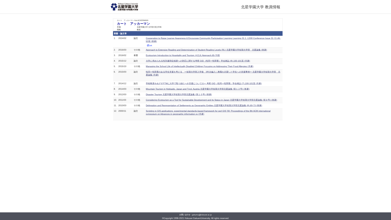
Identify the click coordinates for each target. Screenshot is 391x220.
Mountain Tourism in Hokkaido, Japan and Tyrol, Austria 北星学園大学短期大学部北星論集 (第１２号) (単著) (197, 89)
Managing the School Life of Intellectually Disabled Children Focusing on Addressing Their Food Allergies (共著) (199, 66)
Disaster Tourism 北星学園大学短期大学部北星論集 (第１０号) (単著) (179, 94)
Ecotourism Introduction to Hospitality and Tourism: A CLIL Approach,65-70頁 (183, 55)
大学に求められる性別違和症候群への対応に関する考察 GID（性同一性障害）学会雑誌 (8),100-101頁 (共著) (198, 61)
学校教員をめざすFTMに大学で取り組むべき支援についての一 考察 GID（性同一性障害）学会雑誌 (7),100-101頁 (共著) (204, 83)
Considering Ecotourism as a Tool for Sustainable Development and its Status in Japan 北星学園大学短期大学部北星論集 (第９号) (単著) (211, 100)
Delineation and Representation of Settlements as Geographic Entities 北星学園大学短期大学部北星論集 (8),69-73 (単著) (204, 105)
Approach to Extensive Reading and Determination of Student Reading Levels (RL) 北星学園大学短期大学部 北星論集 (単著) (206, 50)
